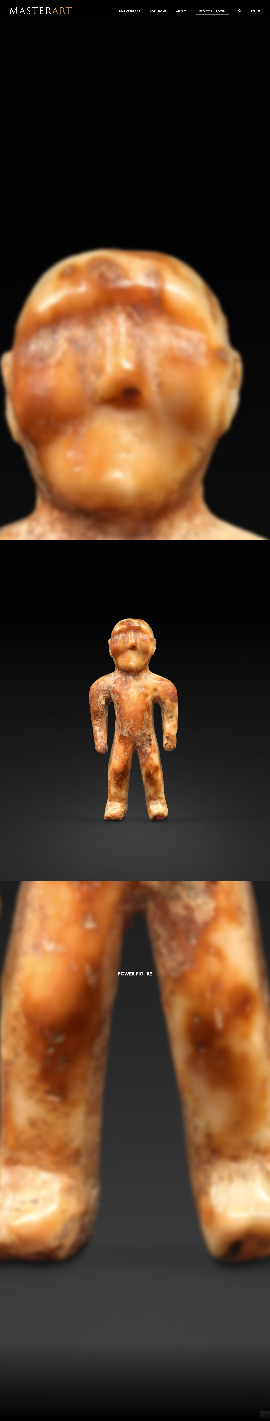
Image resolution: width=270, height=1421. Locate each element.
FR (259, 11)
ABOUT (181, 11)
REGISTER (205, 11)
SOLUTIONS (158, 11)
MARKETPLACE (129, 11)
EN (253, 11)
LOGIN (220, 11)
